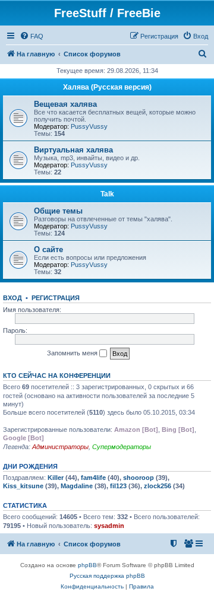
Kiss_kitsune (23, 485)
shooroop (138, 477)
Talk (107, 194)
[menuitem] (31, 36)
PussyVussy (89, 126)
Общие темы (58, 210)
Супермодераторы (121, 446)
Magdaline (77, 485)
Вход (12, 297)
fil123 (118, 485)
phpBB (87, 565)
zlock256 (157, 485)
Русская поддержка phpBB (107, 575)
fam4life (93, 477)
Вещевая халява (65, 104)
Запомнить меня (73, 353)
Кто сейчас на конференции (57, 375)
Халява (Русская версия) (107, 87)
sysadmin (109, 525)
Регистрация (56, 297)
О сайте (48, 249)
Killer (56, 477)
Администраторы (60, 446)
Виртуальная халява (73, 149)
